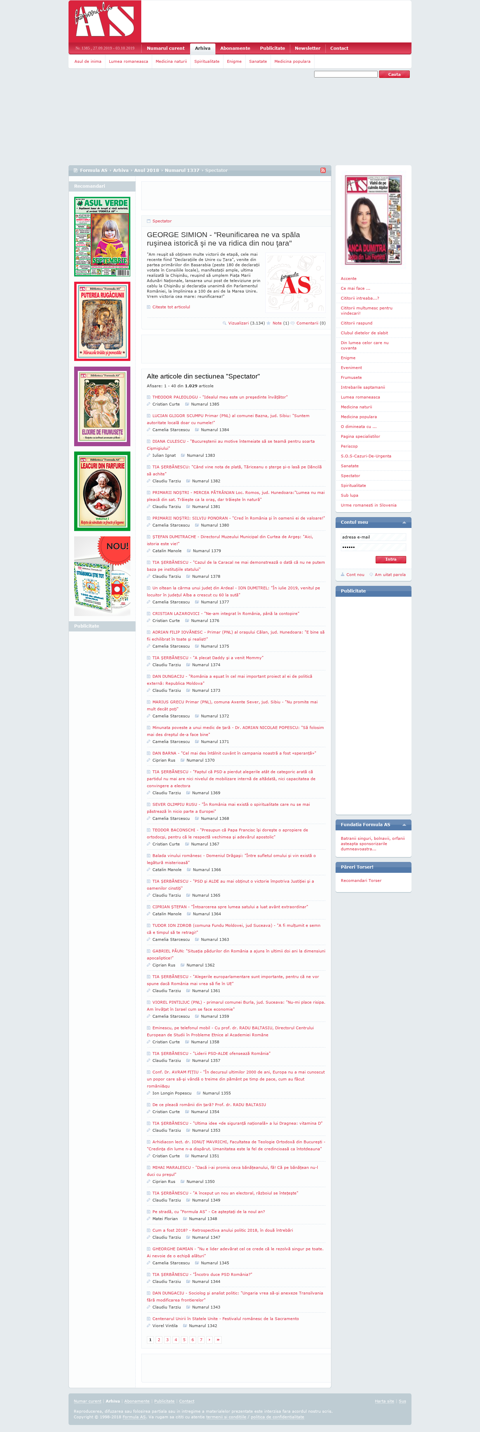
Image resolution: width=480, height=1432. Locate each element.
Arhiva (202, 48)
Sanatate (258, 61)
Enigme (234, 61)
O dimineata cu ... (359, 426)
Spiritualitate (207, 61)
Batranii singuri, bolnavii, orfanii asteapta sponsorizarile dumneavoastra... (373, 843)
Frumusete (351, 377)
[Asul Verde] (102, 239)
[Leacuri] (102, 324)
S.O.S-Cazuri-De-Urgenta (366, 456)
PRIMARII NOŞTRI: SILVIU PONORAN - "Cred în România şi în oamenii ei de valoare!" (239, 518)
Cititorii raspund (356, 323)
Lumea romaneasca (128, 61)
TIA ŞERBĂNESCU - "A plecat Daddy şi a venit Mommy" (208, 657)
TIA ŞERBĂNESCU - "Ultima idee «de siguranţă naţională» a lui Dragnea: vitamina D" (238, 1123)
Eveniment (351, 367)
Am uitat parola (390, 574)
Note (281, 323)
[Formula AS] (105, 21)
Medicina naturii (171, 61)
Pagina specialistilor (360, 436)
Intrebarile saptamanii (363, 387)
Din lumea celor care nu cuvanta (365, 345)
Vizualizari (246, 323)
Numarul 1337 (182, 170)
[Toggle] (404, 522)
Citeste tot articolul (171, 307)
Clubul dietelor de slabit (364, 332)
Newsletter (307, 48)
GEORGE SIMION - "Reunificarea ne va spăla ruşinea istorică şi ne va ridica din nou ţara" (223, 238)
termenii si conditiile (226, 1416)
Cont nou (355, 574)
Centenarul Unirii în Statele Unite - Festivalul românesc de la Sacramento (226, 1318)
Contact (339, 48)
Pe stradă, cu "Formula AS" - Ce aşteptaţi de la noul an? (209, 1211)
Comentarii (311, 323)
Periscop (349, 446)
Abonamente (235, 48)
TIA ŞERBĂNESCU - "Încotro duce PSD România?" (202, 1274)
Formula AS (94, 170)
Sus (402, 1401)
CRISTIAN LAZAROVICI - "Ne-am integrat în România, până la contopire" (226, 613)
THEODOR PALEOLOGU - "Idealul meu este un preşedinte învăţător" (220, 397)
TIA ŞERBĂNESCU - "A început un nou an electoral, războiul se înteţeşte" (225, 1193)
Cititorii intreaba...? (360, 298)
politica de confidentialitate (277, 1416)
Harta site (384, 1401)
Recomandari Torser (361, 880)
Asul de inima (88, 61)
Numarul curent (165, 48)
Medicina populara (292, 61)
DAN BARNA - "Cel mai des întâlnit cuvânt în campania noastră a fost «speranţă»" (234, 753)
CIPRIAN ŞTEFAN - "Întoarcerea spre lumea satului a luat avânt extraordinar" (230, 906)
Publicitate (272, 48)
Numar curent (87, 1401)
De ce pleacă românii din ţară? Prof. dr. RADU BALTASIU (209, 1104)
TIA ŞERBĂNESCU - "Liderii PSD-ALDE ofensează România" (212, 1053)
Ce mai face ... (355, 288)
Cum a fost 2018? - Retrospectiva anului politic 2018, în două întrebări (223, 1230)
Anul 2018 (146, 170)
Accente (349, 278)
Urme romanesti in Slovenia (369, 505)
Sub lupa (349, 495)
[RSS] (323, 170)
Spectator (162, 221)
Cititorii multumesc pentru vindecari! (367, 310)
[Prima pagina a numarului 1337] (373, 219)
